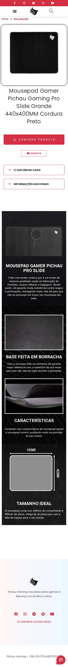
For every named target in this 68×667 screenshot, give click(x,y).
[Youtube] (52, 614)
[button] (15, 11)
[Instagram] (25, 614)
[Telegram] (34, 614)
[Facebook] (16, 614)
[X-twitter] (43, 614)
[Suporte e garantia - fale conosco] (60, 659)
